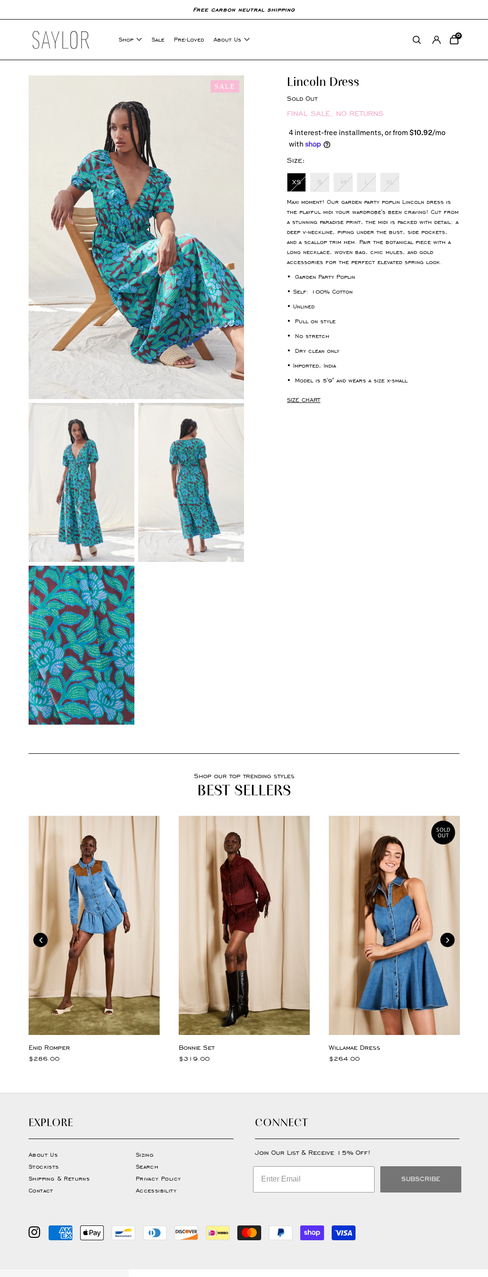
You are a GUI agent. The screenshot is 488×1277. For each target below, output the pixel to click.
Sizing (144, 1154)
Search (147, 1166)
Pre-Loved (189, 39)
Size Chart (303, 399)
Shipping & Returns (59, 1178)
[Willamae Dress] (394, 925)
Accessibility (156, 1190)
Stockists (44, 1166)
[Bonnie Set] (244, 925)
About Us (227, 39)
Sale (158, 39)
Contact (41, 1190)
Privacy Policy (158, 1178)
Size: (296, 160)
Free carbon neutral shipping (244, 9)
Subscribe (420, 1179)
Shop (126, 39)
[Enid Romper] (94, 925)
